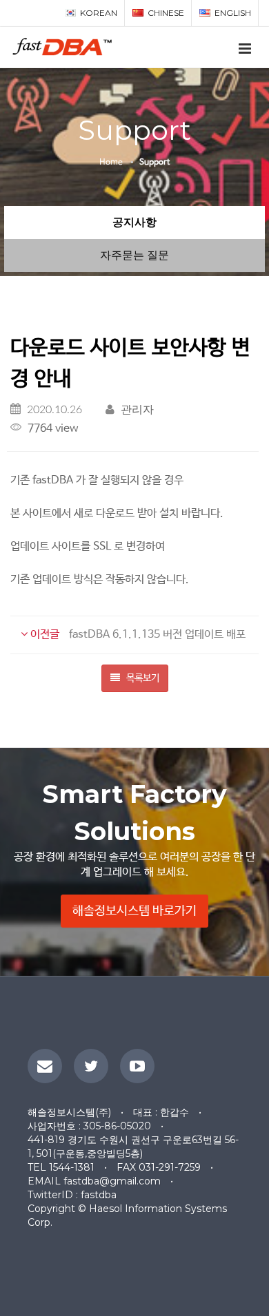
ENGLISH (233, 13)
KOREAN (98, 13)
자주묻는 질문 (134, 255)
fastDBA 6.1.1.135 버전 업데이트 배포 (137, 634)
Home (111, 162)
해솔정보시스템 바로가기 (134, 911)
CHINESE (166, 13)
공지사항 (134, 222)
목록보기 (141, 678)
